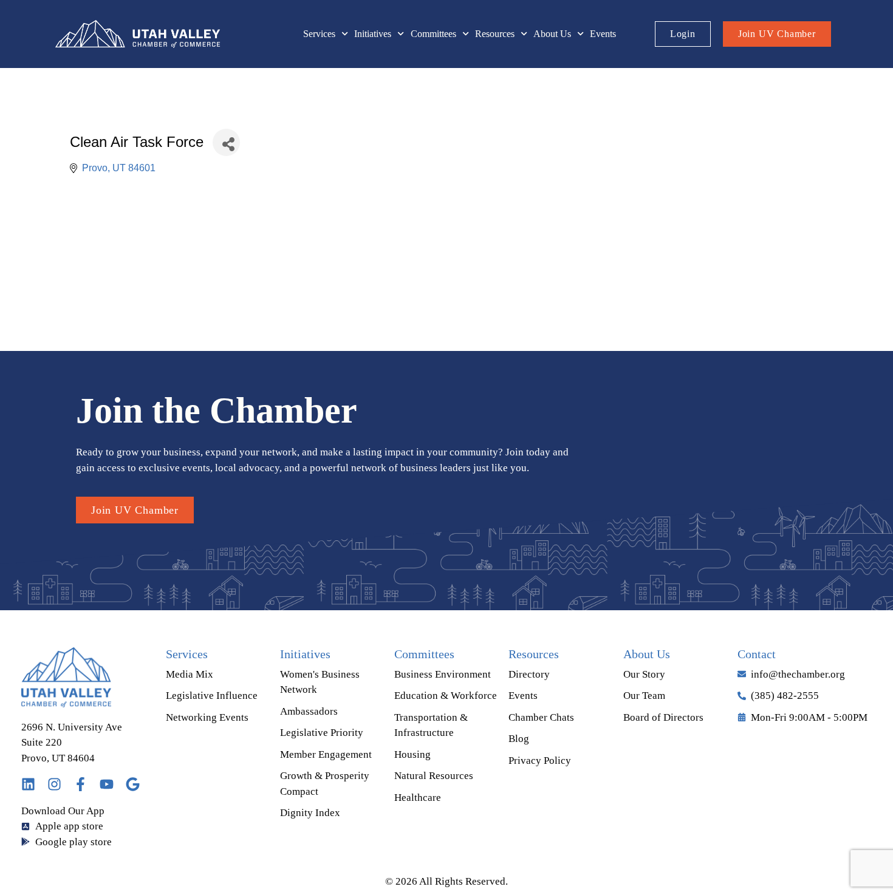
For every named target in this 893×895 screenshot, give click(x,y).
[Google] (133, 784)
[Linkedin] (28, 784)
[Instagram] (54, 784)
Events (603, 34)
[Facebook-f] (80, 784)
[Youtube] (107, 784)
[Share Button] (226, 142)
